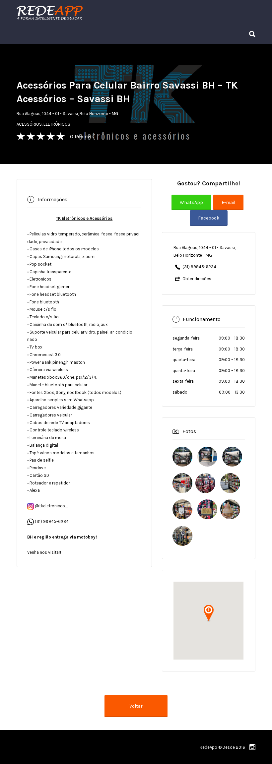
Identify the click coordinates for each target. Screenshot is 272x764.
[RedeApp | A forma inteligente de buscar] (121, 12)
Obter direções (196, 278)
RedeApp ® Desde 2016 (222, 747)
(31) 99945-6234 (52, 521)
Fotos (189, 431)
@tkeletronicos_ (51, 505)
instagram (252, 747)
